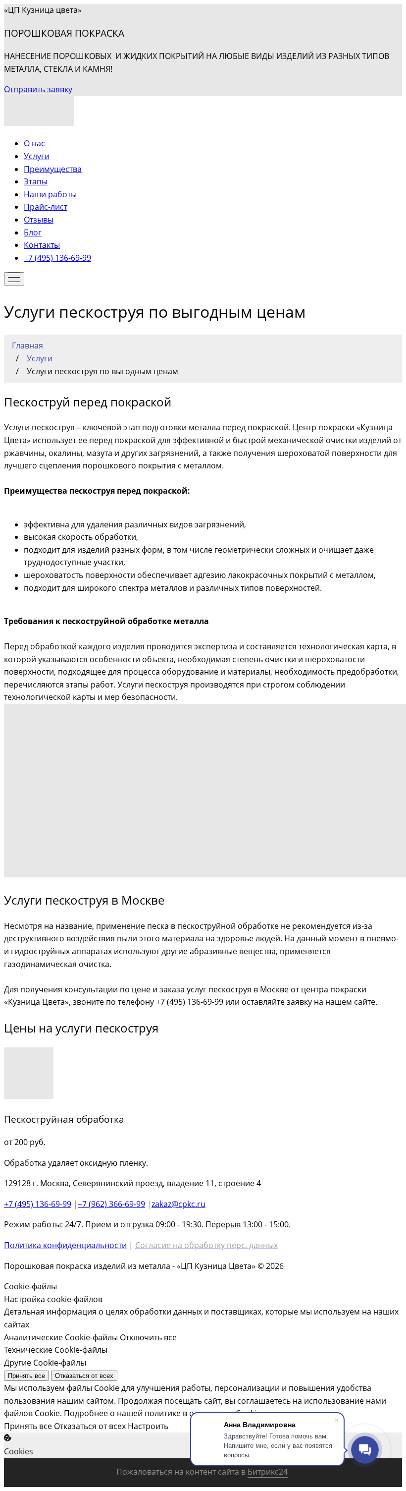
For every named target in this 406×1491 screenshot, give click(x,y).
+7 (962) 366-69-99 (111, 1204)
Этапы (36, 181)
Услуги (37, 156)
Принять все (26, 1375)
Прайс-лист (45, 206)
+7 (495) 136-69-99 (57, 257)
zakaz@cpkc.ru (178, 1204)
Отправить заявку (38, 89)
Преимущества (53, 169)
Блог (33, 232)
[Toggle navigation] (14, 279)
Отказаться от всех (84, 1375)
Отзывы (38, 219)
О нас (34, 143)
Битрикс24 (268, 1471)
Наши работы (50, 194)
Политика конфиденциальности (65, 1245)
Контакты (42, 244)
